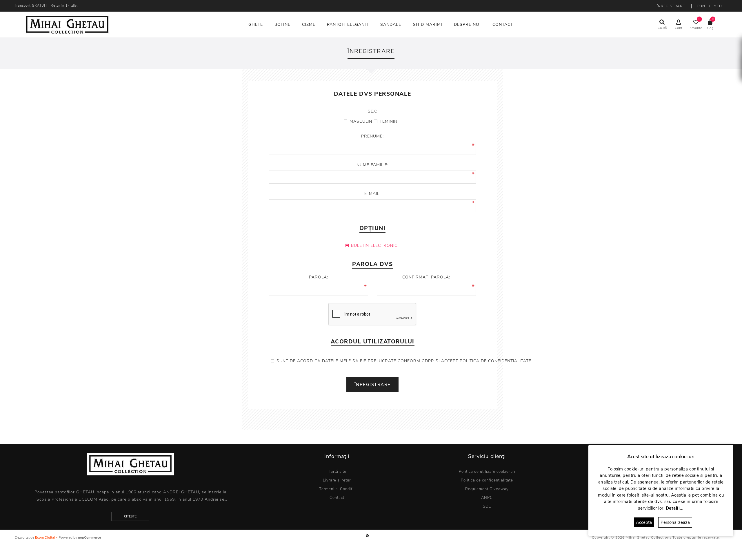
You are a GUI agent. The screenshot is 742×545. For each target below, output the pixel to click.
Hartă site (337, 471)
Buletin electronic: (375, 245)
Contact (337, 497)
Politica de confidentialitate (487, 480)
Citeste (130, 516)
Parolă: (318, 277)
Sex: (372, 111)
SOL (487, 506)
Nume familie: (372, 165)
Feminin (388, 121)
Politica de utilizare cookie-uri (487, 471)
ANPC (487, 497)
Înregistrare (671, 6)
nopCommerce (89, 537)
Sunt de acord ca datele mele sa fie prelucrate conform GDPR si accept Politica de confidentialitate (404, 361)
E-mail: (372, 193)
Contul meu (709, 6)
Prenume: (372, 136)
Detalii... (675, 508)
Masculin (361, 121)
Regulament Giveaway (487, 489)
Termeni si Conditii (337, 489)
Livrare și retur (337, 480)
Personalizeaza (675, 522)
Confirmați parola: (426, 277)
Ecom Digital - (46, 537)
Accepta (644, 522)
